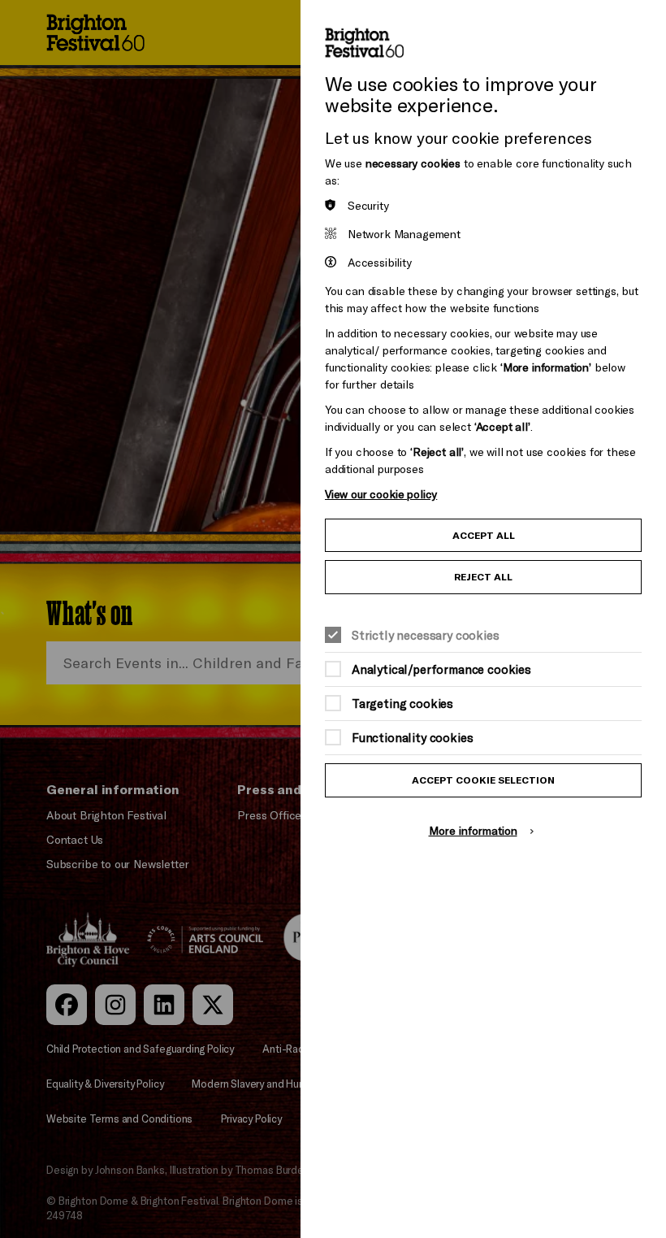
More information (473, 830)
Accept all (483, 535)
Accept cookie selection (483, 780)
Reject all (483, 577)
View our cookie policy (381, 494)
